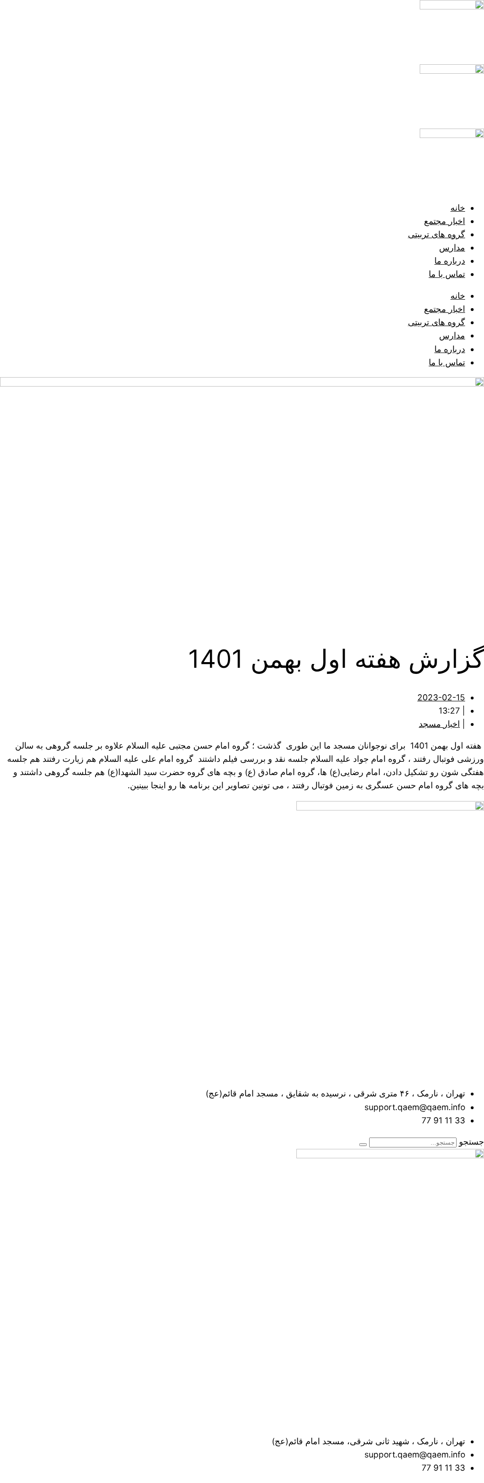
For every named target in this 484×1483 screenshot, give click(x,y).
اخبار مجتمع (444, 221)
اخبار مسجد (439, 724)
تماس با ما (447, 274)
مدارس (452, 247)
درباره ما (449, 261)
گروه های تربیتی (436, 234)
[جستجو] (363, 1144)
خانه (457, 208)
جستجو (471, 1142)
